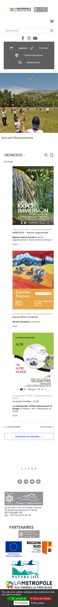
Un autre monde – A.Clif (25, 401)
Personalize (21, 603)
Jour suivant (45, 427)
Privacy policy (37, 603)
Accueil (6, 138)
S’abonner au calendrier (27, 436)
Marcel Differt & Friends (25, 317)
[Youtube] (35, 38)
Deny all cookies (41, 598)
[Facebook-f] (23, 38)
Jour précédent (13, 427)
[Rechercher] (51, 30)
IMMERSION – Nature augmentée (30, 232)
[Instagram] (29, 38)
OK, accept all (18, 598)
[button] (51, 21)
